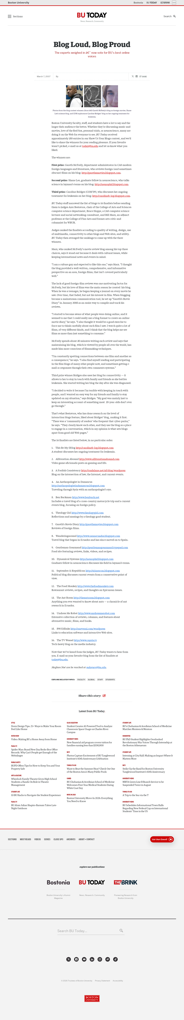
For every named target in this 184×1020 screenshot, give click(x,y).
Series (47, 839)
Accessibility (118, 980)
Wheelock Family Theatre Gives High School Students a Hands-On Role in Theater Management (34, 782)
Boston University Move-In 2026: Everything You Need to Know (90, 800)
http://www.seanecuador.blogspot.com (98, 536)
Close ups (58, 839)
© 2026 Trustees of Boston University (76, 980)
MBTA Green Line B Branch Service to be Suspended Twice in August (143, 783)
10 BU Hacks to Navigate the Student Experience (36, 795)
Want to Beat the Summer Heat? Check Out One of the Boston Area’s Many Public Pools (91, 770)
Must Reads (25, 839)
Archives (71, 839)
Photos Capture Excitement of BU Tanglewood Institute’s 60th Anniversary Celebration (91, 757)
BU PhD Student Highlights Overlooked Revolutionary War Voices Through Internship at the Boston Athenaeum (147, 742)
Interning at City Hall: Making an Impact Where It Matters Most (148, 757)
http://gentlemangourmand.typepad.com (105, 547)
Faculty (81, 680)
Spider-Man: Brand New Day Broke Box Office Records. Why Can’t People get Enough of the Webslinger (34, 752)
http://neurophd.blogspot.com (111, 184)
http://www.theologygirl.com (88, 512)
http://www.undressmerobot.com (96, 613)
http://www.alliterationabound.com (99, 459)
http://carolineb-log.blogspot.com (111, 195)
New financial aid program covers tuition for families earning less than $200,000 (89, 744)
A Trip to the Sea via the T (136, 795)
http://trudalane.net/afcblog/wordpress (103, 470)
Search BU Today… (72, 931)
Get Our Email (159, 839)
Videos (37, 839)
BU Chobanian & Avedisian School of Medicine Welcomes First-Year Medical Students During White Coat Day (90, 785)
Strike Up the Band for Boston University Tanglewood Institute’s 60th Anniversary (144, 770)
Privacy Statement (102, 980)
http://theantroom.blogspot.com (92, 597)
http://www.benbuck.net (85, 497)
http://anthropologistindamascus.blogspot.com (78, 485)
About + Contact (87, 839)
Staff (100, 680)
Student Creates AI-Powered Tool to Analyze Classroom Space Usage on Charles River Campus (89, 729)
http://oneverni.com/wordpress (88, 628)
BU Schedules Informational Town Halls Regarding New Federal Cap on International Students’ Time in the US (145, 808)
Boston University (18, 2)
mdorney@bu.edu (96, 667)
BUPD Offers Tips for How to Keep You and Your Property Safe (35, 767)
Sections (12, 839)
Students (110, 680)
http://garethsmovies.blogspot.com (101, 172)
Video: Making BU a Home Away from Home (34, 739)
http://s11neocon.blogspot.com (103, 570)
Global (91, 680)
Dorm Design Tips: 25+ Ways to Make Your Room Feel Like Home (36, 728)
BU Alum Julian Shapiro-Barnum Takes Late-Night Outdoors (34, 807)
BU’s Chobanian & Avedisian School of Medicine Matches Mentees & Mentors (147, 728)
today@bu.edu (90, 146)
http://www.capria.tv (85, 640)
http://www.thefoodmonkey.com (95, 586)
